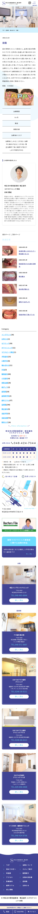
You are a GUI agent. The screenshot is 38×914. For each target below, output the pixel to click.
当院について (27, 865)
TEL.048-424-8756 (19, 835)
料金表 (8, 873)
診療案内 (9, 881)
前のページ (6, 234)
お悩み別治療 (27, 877)
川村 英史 (8, 192)
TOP (8, 865)
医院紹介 (26, 873)
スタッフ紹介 (27, 869)
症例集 (25, 881)
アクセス (32, 912)
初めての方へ (11, 869)
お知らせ (26, 885)
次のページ (16, 234)
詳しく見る (29, 554)
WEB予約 (20, 912)
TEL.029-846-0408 (19, 786)
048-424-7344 (25, 443)
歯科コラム (10, 885)
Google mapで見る (29, 508)
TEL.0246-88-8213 (19, 740)
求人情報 (9, 889)
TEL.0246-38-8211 (19, 691)
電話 (7, 912)
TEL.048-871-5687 (19, 644)
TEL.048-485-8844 (19, 595)
